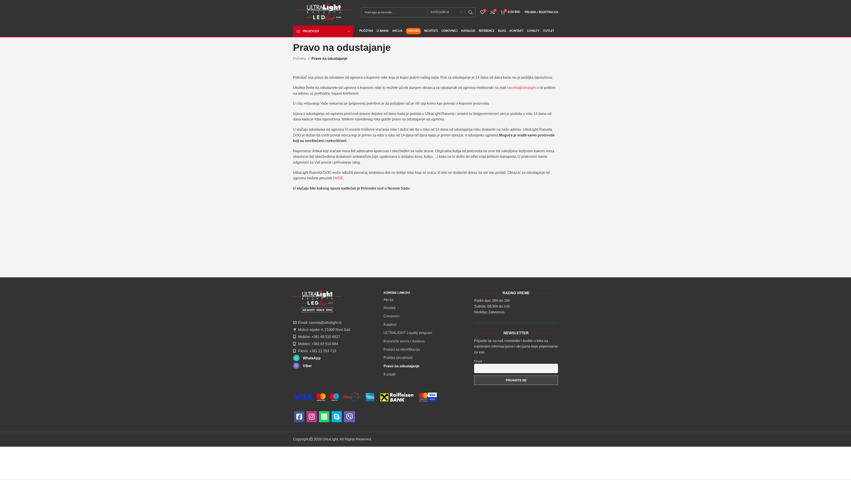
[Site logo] (323, 12)
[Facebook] (299, 418)
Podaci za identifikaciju (402, 349)
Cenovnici (392, 316)
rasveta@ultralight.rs (523, 88)
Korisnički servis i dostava (404, 341)
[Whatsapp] (324, 418)
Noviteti (390, 308)
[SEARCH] (470, 12)
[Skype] (336, 418)
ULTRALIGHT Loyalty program (408, 333)
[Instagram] (311, 418)
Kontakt (390, 374)
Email (478, 361)
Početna (299, 58)
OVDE (338, 178)
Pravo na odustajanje (401, 366)
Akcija (388, 300)
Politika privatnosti (398, 358)
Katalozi (390, 324)
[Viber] (350, 418)
